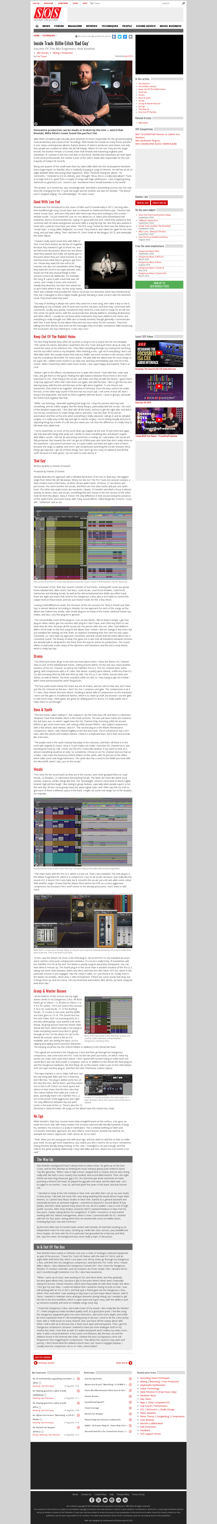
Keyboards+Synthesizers (153, 1384)
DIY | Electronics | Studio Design (157, 1409)
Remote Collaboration (151, 1423)
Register (48, 3)
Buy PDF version (42, 1357)
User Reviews (147, 1419)
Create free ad (159, 202)
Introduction (144, 83)
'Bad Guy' (40, 460)
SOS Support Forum (150, 1433)
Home (37, 26)
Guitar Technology (149, 1388)
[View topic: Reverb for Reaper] (130, 1413)
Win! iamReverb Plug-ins (147, 140)
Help (85, 3)
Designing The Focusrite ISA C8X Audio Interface (155, 368)
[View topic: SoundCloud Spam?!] (130, 1402)
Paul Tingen (41, 56)
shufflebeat (38, 1395)
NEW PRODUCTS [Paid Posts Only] (158, 1391)
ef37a (35, 1407)
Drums (38, 656)
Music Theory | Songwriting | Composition (162, 1416)
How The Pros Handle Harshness (153, 237)
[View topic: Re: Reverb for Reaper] (78, 1427)
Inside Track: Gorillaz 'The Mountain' (155, 226)
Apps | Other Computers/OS (155, 1402)
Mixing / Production (63, 52)
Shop (75, 3)
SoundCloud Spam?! (94, 1402)
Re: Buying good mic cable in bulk (49, 1391)
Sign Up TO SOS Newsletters (159, 284)
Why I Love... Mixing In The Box (152, 231)
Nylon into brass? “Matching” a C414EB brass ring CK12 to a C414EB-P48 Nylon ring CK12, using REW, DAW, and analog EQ (107, 1384)
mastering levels (93, 1378)
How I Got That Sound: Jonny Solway (155, 215)
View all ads (143, 202)
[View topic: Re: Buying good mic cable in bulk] (78, 1391)
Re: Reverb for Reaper (44, 1427)
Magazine (75, 26)
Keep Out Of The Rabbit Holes (54, 336)
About (75, 1494)
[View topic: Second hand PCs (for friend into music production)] (130, 1431)
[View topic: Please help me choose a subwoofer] (130, 1419)
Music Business (170, 26)
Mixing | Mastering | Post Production (46, 1435)
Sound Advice (146, 26)
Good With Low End (47, 201)
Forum (59, 26)
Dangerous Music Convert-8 (151, 267)
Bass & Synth (43, 709)
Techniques (110, 26)
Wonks (36, 1419)
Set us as (94, 36)
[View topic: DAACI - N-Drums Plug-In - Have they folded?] (130, 1425)
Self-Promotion (148, 1426)
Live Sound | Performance (154, 1405)
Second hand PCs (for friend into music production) (107, 1431)
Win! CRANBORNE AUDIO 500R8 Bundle (156, 143)
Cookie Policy (100, 1494)
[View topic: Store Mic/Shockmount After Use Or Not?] (130, 1390)
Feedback (145, 1430)
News (46, 26)
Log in (36, 3)
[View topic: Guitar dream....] (130, 1396)
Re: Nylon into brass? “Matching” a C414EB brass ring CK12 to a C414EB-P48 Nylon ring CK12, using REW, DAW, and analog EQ (55, 1415)
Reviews (91, 26)
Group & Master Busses (50, 991)
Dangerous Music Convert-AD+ (153, 273)
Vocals (38, 769)
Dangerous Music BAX (149, 251)
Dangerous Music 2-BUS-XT (151, 256)
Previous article (46, 1362)
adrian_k (36, 1431)
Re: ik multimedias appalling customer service (55, 1378)
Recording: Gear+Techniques (43, 1386)
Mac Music (145, 1398)
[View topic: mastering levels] (130, 1378)
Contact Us (86, 1494)
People (127, 26)
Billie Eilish (143, 123)
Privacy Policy (123, 1494)
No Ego (38, 1116)
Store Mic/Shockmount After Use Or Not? (105, 1390)
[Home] (47, 12)
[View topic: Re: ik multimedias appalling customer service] (78, 1378)
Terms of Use (138, 1494)
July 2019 (128, 56)
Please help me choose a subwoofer (103, 1419)
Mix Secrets (43, 52)
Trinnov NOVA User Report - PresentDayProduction (156, 436)
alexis (35, 1382)
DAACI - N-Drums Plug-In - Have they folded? (107, 1425)
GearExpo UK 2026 (143, 402)
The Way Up (45, 1159)
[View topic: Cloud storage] (130, 1408)
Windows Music (148, 1395)
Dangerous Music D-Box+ (150, 262)
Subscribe (63, 3)
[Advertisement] (159, 312)
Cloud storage (92, 1408)
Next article (122, 1362)
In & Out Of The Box (51, 1247)
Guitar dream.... (93, 1396)
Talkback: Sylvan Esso (148, 220)
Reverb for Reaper (94, 1413)
